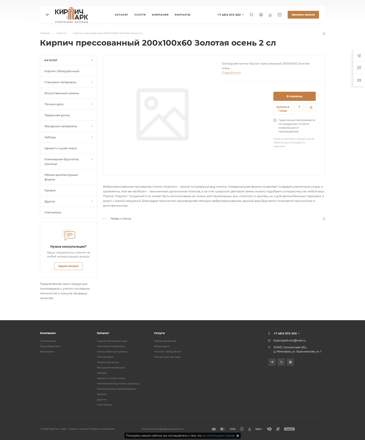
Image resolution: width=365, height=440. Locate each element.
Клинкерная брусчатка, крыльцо (61, 161)
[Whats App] (290, 362)
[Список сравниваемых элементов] (270, 15)
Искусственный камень (61, 93)
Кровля (50, 190)
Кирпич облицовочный (61, 71)
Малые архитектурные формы (61, 177)
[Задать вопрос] (299, 107)
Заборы (50, 137)
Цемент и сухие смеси (60, 148)
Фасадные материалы (60, 126)
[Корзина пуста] (280, 15)
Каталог (103, 333)
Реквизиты (47, 351)
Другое (49, 201)
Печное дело (54, 104)
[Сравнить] (311, 107)
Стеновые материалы (60, 82)
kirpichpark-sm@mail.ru (290, 340)
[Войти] (261, 15)
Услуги (159, 333)
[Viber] (281, 362)
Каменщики (162, 346)
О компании (48, 340)
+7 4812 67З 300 (229, 15)
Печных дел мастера (167, 356)
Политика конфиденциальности (162, 428)
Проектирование (165, 340)
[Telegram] (272, 362)
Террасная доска (57, 115)
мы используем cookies (218, 435)
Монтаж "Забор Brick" (168, 351)
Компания (48, 333)
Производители (50, 346)
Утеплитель (52, 212)
